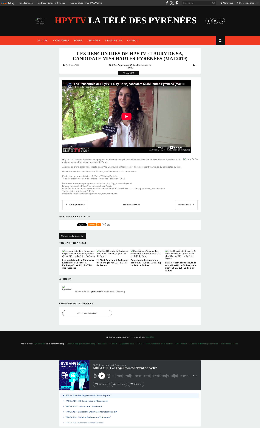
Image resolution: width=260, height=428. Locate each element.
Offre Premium (181, 344)
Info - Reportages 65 (122, 65)
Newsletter (113, 40)
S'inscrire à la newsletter (72, 236)
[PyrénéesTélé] (67, 291)
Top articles (102, 344)
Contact (133, 40)
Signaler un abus (127, 344)
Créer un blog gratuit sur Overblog (81, 344)
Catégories (61, 40)
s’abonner (103, 384)
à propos (138, 384)
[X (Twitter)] (172, 3)
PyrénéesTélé (96, 291)
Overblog (149, 337)
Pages (78, 40)
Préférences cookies (229, 344)
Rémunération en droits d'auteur (159, 344)
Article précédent (76, 204)
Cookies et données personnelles (204, 344)
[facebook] (167, 3)
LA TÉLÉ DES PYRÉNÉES (126, 20)
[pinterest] (177, 3)
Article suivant (185, 204)
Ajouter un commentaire (87, 313)
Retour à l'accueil (131, 204)
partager (121, 384)
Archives (94, 40)
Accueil (42, 40)
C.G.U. (140, 344)
